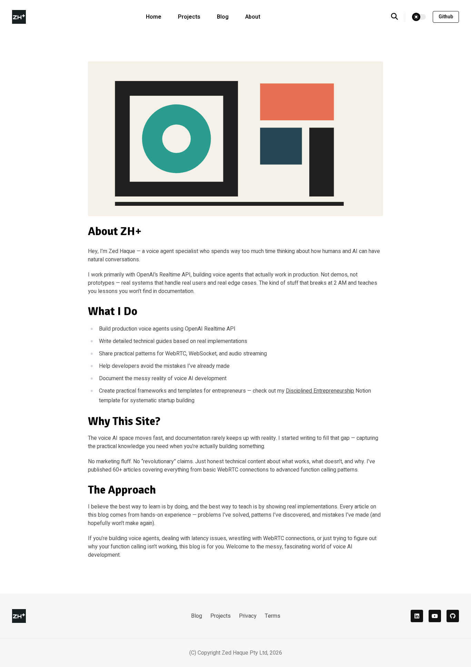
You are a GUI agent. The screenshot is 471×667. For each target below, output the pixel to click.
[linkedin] (417, 616)
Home (153, 17)
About (252, 17)
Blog (223, 17)
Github (446, 16)
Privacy (248, 616)
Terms (272, 616)
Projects (189, 17)
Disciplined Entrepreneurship (320, 391)
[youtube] (435, 616)
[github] (453, 616)
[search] (398, 17)
